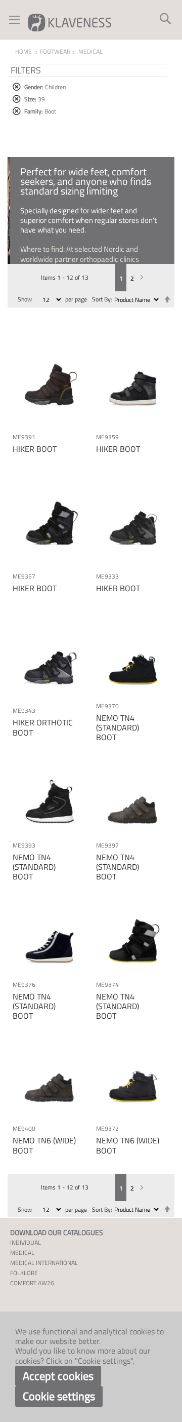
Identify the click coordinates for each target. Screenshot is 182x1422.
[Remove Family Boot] (16, 111)
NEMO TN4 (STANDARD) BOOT (117, 727)
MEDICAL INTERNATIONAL (44, 1262)
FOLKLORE (24, 1273)
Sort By (101, 299)
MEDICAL (22, 1252)
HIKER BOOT (35, 449)
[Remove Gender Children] (16, 87)
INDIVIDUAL (25, 1242)
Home (23, 51)
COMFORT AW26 (32, 1283)
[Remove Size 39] (16, 99)
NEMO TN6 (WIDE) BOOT (44, 1145)
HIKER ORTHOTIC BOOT (43, 727)
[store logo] (69, 22)
